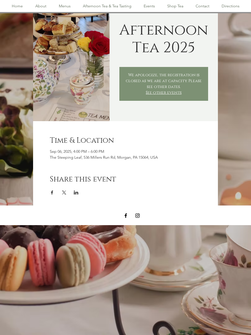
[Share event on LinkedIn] (76, 192)
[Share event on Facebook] (52, 192)
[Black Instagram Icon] (137, 216)
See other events (164, 92)
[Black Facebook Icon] (126, 216)
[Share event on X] (64, 192)
